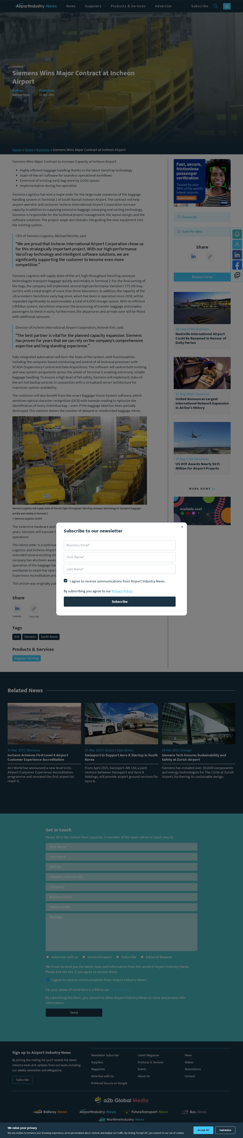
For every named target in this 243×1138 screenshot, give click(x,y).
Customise (225, 1130)
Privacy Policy (122, 591)
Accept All (203, 1130)
